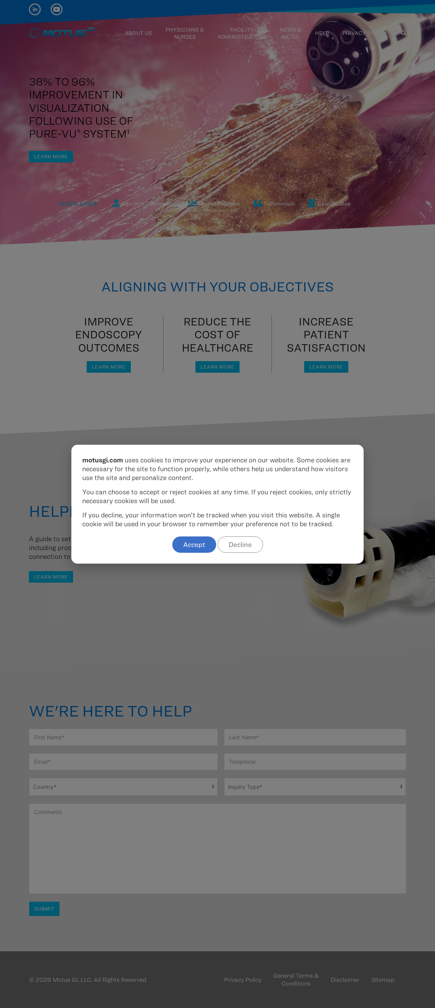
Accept (194, 545)
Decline (240, 545)
